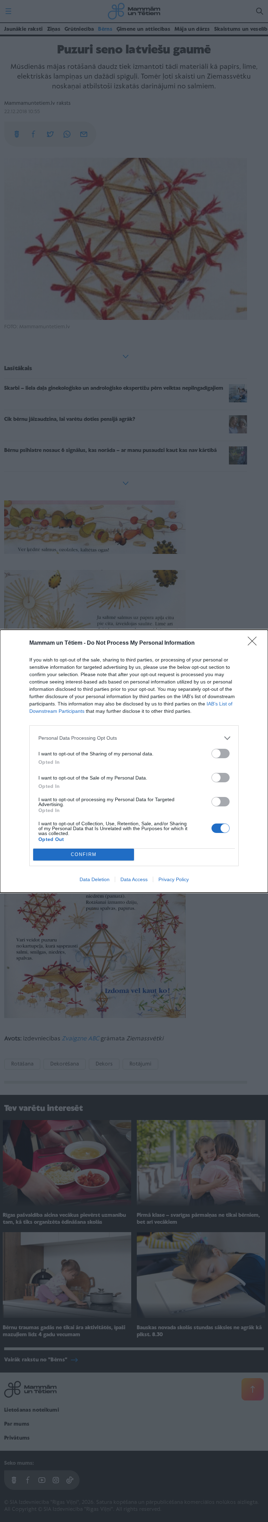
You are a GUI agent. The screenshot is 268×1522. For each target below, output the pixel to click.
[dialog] (134, 761)
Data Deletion (95, 879)
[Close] (254, 643)
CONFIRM (84, 854)
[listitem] (134, 738)
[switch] (220, 753)
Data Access (134, 879)
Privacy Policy (173, 879)
